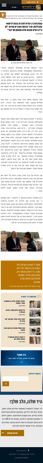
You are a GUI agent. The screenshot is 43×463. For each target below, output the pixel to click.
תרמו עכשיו (30, 2)
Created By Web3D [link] (21, 458)
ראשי (41, 16)
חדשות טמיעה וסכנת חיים (31, 16)
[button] (3, 15)
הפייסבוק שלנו (21, 451)
